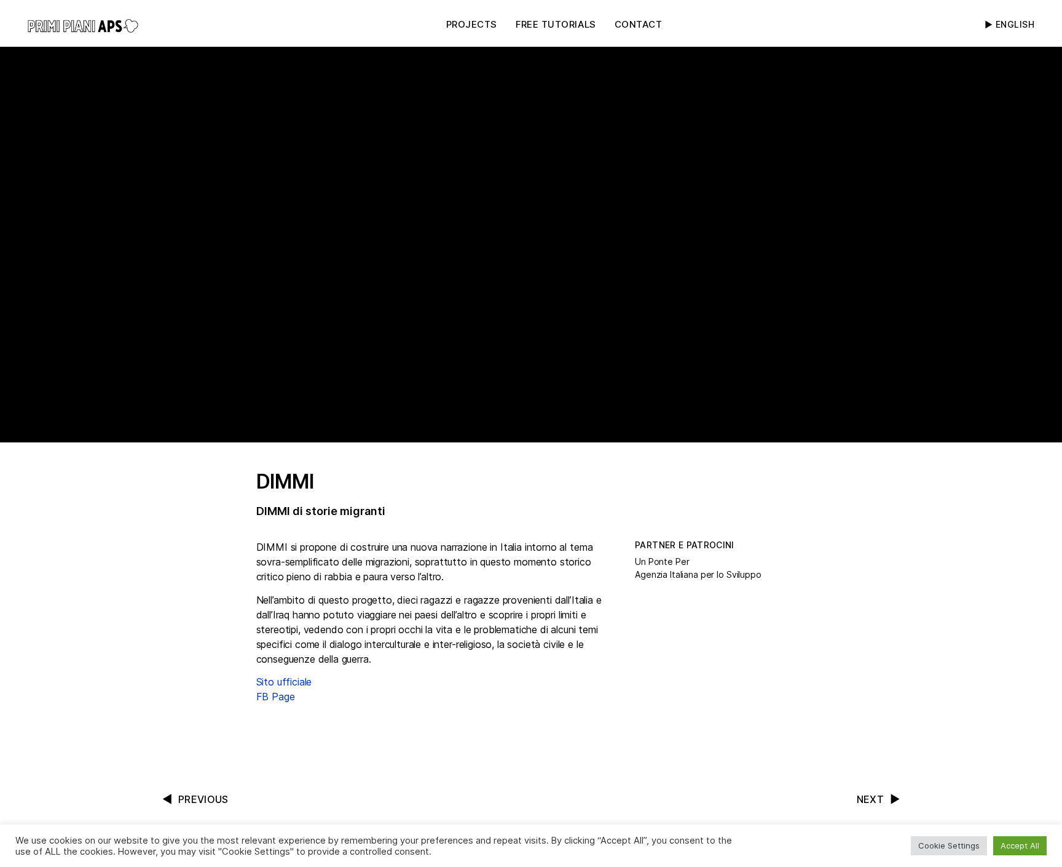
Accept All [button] (1020, 845)
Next (870, 799)
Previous (203, 799)
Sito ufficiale (284, 682)
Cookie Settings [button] (949, 845)
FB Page (275, 696)
